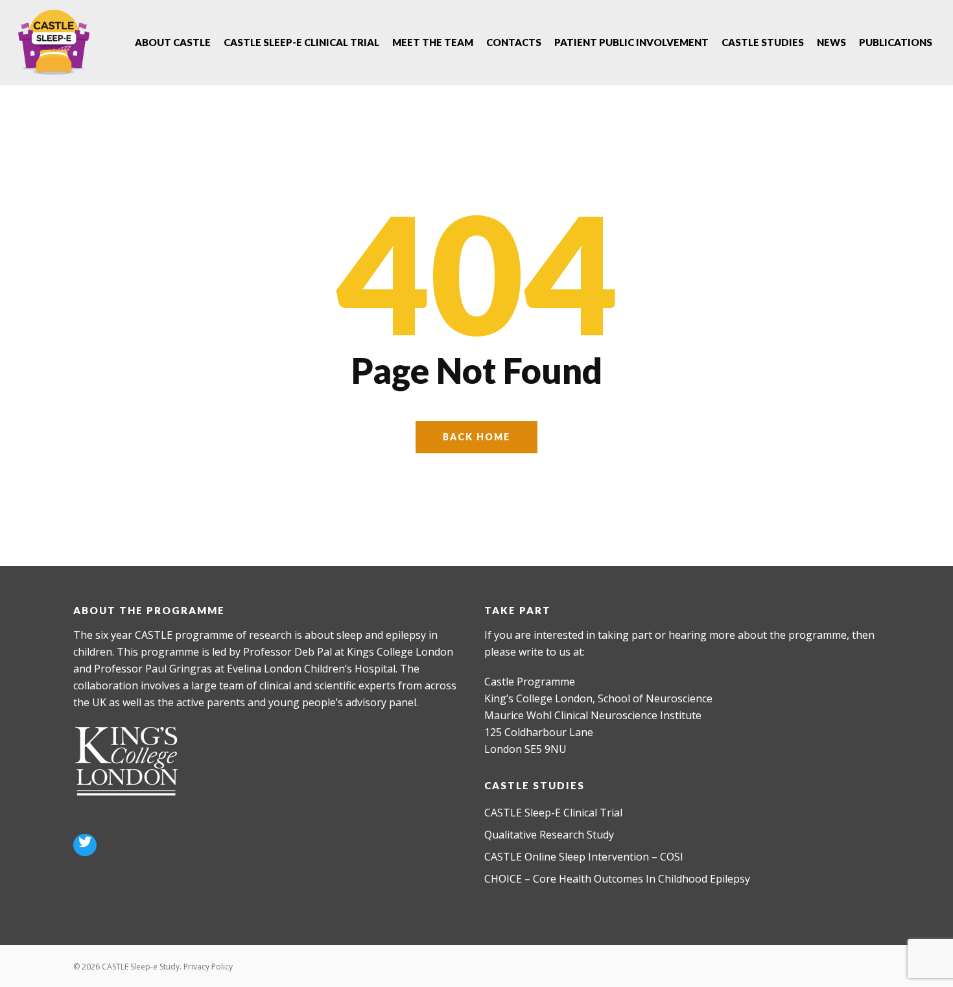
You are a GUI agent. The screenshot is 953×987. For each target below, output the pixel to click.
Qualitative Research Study (549, 834)
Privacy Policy (208, 966)
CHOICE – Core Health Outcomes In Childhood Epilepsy (617, 879)
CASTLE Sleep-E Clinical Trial (553, 812)
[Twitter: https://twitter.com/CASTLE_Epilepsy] (85, 843)
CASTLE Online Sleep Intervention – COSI (583, 857)
